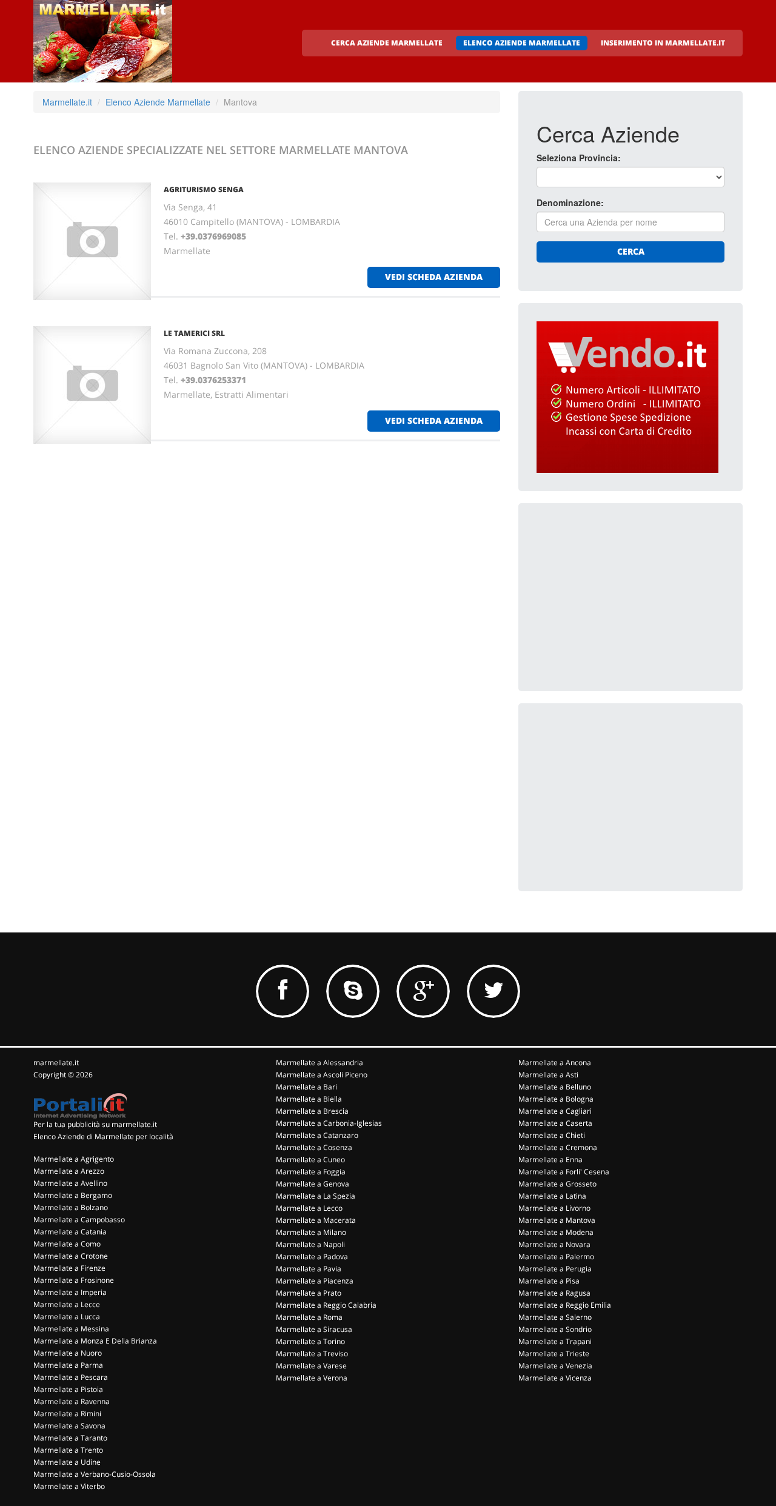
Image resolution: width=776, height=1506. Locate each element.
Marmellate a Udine (67, 1462)
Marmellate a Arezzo (68, 1171)
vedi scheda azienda (434, 277)
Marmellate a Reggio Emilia (564, 1305)
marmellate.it (56, 1062)
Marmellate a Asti (548, 1074)
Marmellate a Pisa (549, 1281)
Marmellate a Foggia (311, 1171)
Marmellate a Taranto (70, 1438)
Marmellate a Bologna (556, 1099)
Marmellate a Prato (308, 1293)
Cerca (630, 251)
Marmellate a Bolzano (70, 1207)
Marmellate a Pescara (70, 1377)
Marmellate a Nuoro (67, 1353)
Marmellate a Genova (312, 1184)
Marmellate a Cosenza (314, 1147)
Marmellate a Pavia (308, 1268)
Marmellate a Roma (309, 1317)
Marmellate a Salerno (555, 1317)
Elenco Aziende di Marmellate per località (103, 1136)
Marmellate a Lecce (66, 1304)
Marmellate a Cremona (557, 1147)
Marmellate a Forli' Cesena (563, 1171)
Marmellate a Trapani (555, 1341)
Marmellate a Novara (554, 1244)
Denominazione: (570, 202)
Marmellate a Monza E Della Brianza (95, 1341)
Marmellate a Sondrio (555, 1329)
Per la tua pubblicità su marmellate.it (95, 1124)
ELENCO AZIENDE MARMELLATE (521, 43)
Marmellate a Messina (71, 1329)
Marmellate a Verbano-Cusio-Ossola (94, 1474)
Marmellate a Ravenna (71, 1401)
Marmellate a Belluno (554, 1087)
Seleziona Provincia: (579, 158)
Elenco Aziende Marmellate (157, 102)
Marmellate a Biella (309, 1099)
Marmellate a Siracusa (314, 1329)
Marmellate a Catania (70, 1232)
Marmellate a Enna (550, 1159)
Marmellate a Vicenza (555, 1378)
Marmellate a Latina (552, 1196)
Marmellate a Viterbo (69, 1486)
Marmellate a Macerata (316, 1220)
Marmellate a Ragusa (554, 1293)
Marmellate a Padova (312, 1256)
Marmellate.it (67, 102)
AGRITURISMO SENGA (204, 189)
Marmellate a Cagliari (555, 1111)
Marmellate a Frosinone (73, 1280)
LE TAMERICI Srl (194, 333)
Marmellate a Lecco (309, 1208)
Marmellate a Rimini (67, 1413)
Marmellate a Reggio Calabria (326, 1305)
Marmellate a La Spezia (315, 1196)
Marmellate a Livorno (554, 1208)
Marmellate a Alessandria (319, 1062)
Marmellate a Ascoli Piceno (321, 1074)
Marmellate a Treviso (312, 1353)
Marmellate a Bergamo (72, 1195)
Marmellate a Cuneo (310, 1159)
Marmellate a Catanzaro (317, 1135)
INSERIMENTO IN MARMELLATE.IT (663, 43)
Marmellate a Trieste (553, 1353)
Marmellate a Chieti (551, 1135)
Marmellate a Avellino (70, 1183)
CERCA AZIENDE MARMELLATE (387, 43)
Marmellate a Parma (68, 1365)
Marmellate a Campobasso (79, 1219)
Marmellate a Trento (68, 1450)
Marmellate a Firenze (69, 1268)
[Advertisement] (627, 597)
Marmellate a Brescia (312, 1111)
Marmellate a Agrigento (73, 1159)
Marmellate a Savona (69, 1426)
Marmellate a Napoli (310, 1244)
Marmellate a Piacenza (314, 1281)
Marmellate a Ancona (554, 1062)
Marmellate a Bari (306, 1087)
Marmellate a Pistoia (68, 1389)
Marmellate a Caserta (555, 1123)
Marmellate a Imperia (70, 1292)
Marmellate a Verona (311, 1378)
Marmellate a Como (67, 1244)
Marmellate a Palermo (556, 1256)
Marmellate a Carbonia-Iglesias (329, 1123)
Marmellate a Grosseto (557, 1184)
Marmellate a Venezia (555, 1365)
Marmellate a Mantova (556, 1220)
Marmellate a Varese (311, 1365)
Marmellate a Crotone (70, 1256)
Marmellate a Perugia (555, 1268)
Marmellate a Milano (311, 1232)
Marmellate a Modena (556, 1232)
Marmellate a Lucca (66, 1316)
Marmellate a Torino (310, 1341)
